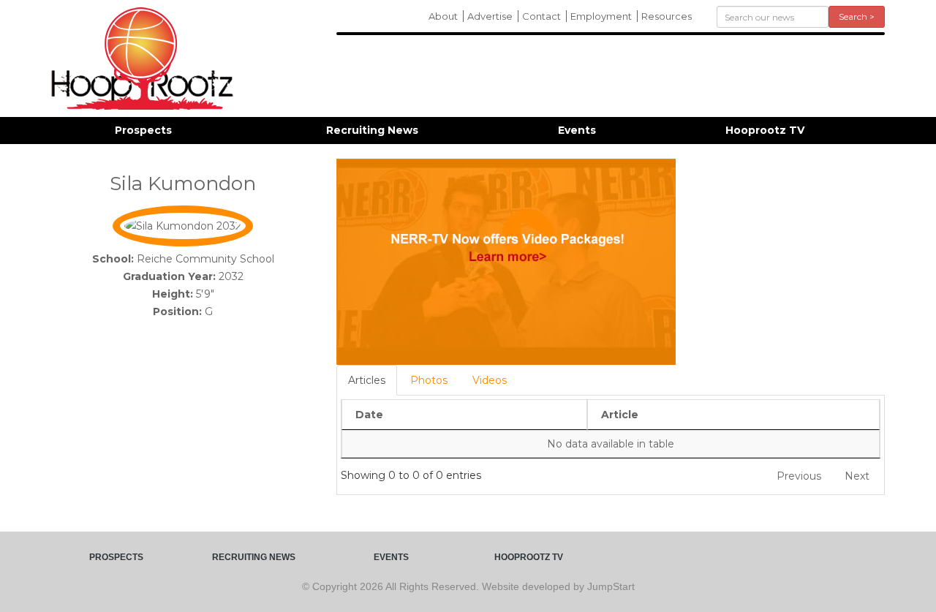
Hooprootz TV (764, 130)
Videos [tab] (489, 380)
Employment (601, 16)
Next (857, 476)
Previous (799, 476)
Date (369, 414)
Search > (857, 16)
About (443, 16)
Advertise (490, 16)
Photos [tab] (429, 380)
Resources (666, 16)
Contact (541, 16)
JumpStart (611, 586)
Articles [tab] (366, 380)
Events (577, 130)
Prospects (143, 130)
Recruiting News (372, 130)
